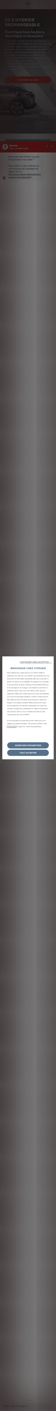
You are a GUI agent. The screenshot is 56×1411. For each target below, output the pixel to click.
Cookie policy (11, 726)
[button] (35, 662)
